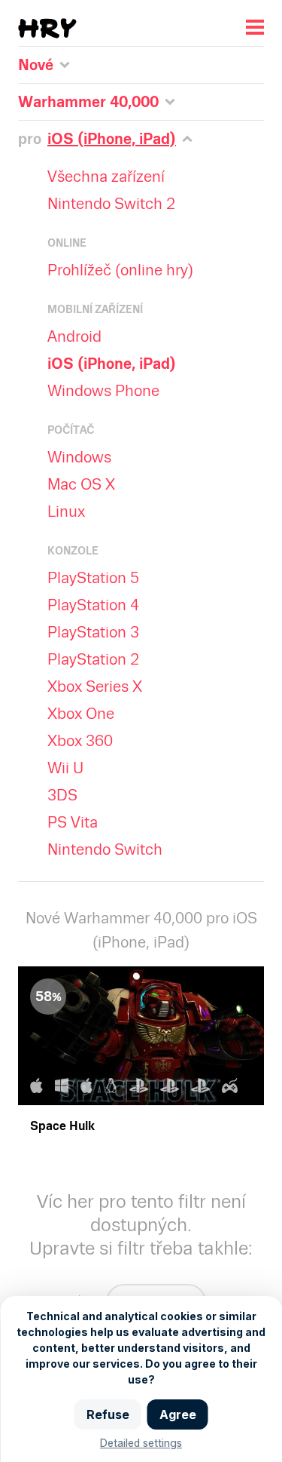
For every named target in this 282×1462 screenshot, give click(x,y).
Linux (66, 511)
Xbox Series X (94, 686)
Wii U (65, 768)
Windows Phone (103, 390)
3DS (62, 795)
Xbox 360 (80, 741)
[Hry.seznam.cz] (47, 28)
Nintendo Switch (104, 849)
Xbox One (80, 713)
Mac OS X (81, 484)
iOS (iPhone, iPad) (111, 363)
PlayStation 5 (93, 578)
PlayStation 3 (93, 632)
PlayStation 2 (93, 659)
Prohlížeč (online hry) (120, 270)
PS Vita (72, 822)
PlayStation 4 (93, 605)
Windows (79, 457)
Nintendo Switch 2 (111, 203)
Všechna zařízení (106, 176)
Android (74, 336)
